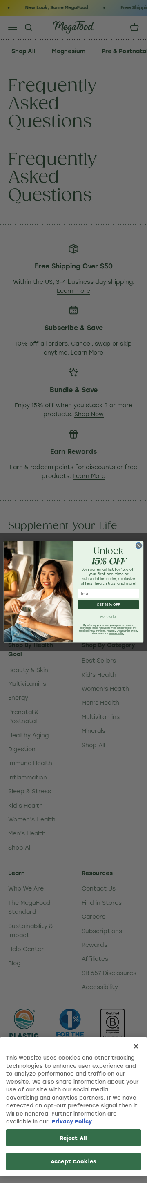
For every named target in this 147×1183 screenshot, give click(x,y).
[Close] (136, 1046)
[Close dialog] (139, 545)
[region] (73, 1106)
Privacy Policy (72, 1121)
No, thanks (108, 616)
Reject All (73, 1137)
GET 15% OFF (108, 605)
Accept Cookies (73, 1161)
